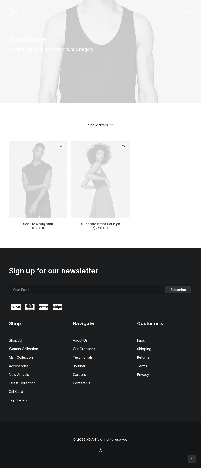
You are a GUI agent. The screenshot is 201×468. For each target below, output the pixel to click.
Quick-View (61, 146)
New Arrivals (19, 374)
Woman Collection (23, 349)
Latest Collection (22, 383)
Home (14, 91)
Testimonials (83, 357)
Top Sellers (18, 400)
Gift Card (16, 392)
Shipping (144, 349)
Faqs (141, 340)
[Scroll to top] (192, 458)
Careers (79, 374)
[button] (189, 11)
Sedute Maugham (38, 226)
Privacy (143, 374)
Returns (143, 357)
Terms (142, 366)
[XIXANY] (13, 11)
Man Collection (21, 357)
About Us (80, 340)
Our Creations (84, 349)
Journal (79, 366)
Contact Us (81, 383)
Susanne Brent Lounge (100, 226)
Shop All (15, 340)
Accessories (19, 366)
